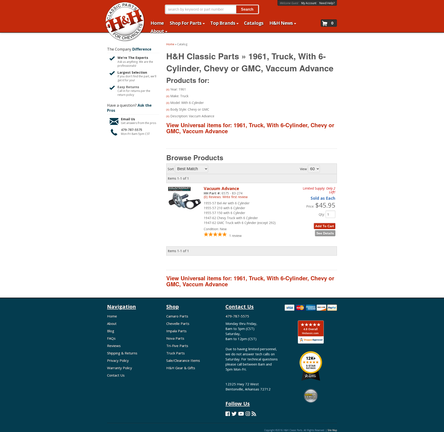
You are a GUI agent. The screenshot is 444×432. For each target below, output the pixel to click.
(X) (167, 89)
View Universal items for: (250, 128)
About (112, 323)
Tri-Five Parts (177, 345)
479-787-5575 (131, 129)
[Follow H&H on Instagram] (248, 413)
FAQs (111, 338)
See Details (325, 233)
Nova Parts (175, 338)
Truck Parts (175, 353)
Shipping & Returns (122, 353)
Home (112, 316)
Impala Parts (176, 331)
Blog (110, 331)
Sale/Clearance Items (183, 360)
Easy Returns (128, 87)
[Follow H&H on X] (234, 413)
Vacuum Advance (221, 188)
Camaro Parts (177, 316)
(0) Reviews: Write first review (226, 197)
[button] (212, 9)
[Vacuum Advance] (184, 212)
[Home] (122, 6)
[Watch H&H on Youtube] (241, 413)
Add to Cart (324, 226)
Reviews (114, 345)
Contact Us (116, 375)
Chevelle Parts (177, 323)
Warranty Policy (119, 368)
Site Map (332, 430)
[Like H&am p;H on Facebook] (227, 413)
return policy (125, 95)
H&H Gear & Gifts (180, 368)
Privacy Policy (118, 360)
